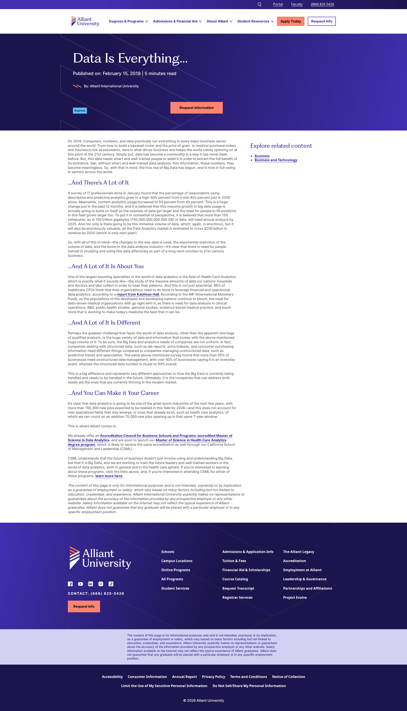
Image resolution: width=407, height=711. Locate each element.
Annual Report (184, 676)
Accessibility (112, 676)
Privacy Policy (213, 676)
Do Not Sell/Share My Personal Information (249, 685)
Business (262, 156)
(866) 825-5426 (322, 4)
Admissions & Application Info (247, 551)
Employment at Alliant (302, 570)
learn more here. (109, 476)
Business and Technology (276, 160)
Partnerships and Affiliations (307, 588)
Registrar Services (237, 597)
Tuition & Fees (234, 560)
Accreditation (294, 560)
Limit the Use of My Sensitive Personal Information (164, 685)
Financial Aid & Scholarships (246, 570)
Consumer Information (147, 676)
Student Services (175, 588)
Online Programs (175, 570)
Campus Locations (176, 560)
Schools (167, 551)
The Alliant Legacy (298, 551)
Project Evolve (295, 597)
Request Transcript (238, 588)
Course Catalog (235, 579)
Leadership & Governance (304, 579)
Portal (278, 4)
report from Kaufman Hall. (138, 294)
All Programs (172, 579)
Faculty (296, 4)
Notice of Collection (288, 676)
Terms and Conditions (248, 676)
